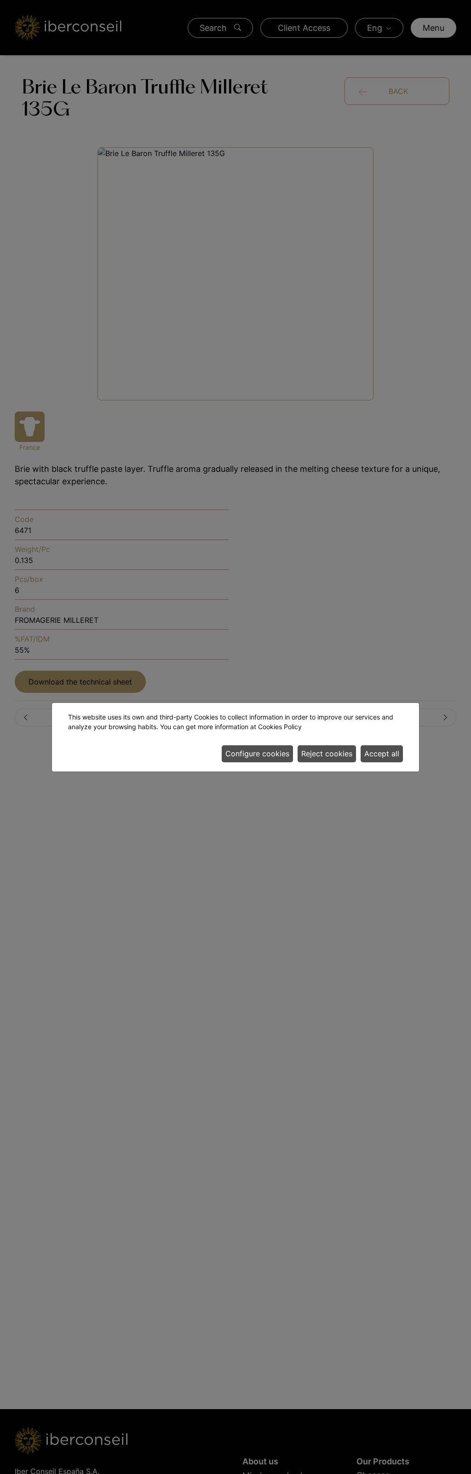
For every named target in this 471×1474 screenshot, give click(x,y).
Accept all (381, 753)
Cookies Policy (280, 727)
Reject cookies (326, 753)
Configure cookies (257, 753)
